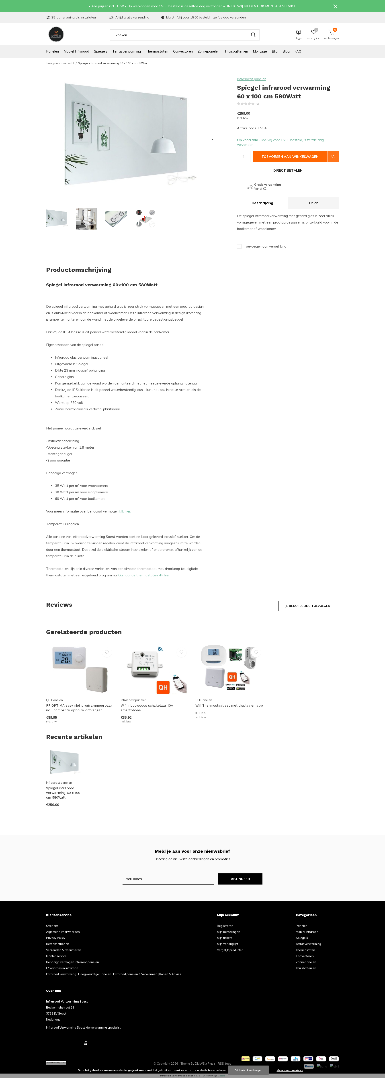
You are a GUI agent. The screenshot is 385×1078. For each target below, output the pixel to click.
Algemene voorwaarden (63, 932)
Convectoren (183, 51)
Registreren (225, 925)
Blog (286, 51)
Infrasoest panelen (251, 79)
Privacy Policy (55, 938)
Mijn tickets (224, 938)
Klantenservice (56, 956)
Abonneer (240, 879)
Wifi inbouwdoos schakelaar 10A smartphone (147, 708)
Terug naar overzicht (60, 63)
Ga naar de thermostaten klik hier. (144, 575)
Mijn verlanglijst (227, 944)
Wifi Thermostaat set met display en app (229, 706)
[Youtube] (85, 1043)
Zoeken (253, 35)
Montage (260, 51)
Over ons (52, 925)
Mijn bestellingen (228, 932)
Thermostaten (157, 51)
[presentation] (212, 139)
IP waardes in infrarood (62, 968)
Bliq (275, 51)
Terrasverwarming (126, 51)
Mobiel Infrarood (76, 51)
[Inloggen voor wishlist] (333, 156)
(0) (257, 104)
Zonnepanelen (208, 51)
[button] (57, 219)
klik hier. (125, 511)
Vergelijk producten (230, 950)
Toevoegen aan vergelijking (265, 246)
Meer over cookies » (290, 1070)
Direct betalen (288, 170)
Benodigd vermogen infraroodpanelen (72, 962)
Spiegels (100, 51)
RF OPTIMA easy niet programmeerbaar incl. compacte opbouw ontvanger (79, 708)
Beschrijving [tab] (262, 203)
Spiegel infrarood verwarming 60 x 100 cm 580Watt (63, 792)
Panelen (52, 51)
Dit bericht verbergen (248, 1070)
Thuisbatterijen (236, 51)
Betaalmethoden (57, 944)
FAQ (298, 51)
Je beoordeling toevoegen (307, 606)
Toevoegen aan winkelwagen (290, 157)
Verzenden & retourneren (63, 950)
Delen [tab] (313, 203)
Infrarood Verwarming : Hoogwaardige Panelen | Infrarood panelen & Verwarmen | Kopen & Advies (113, 974)
